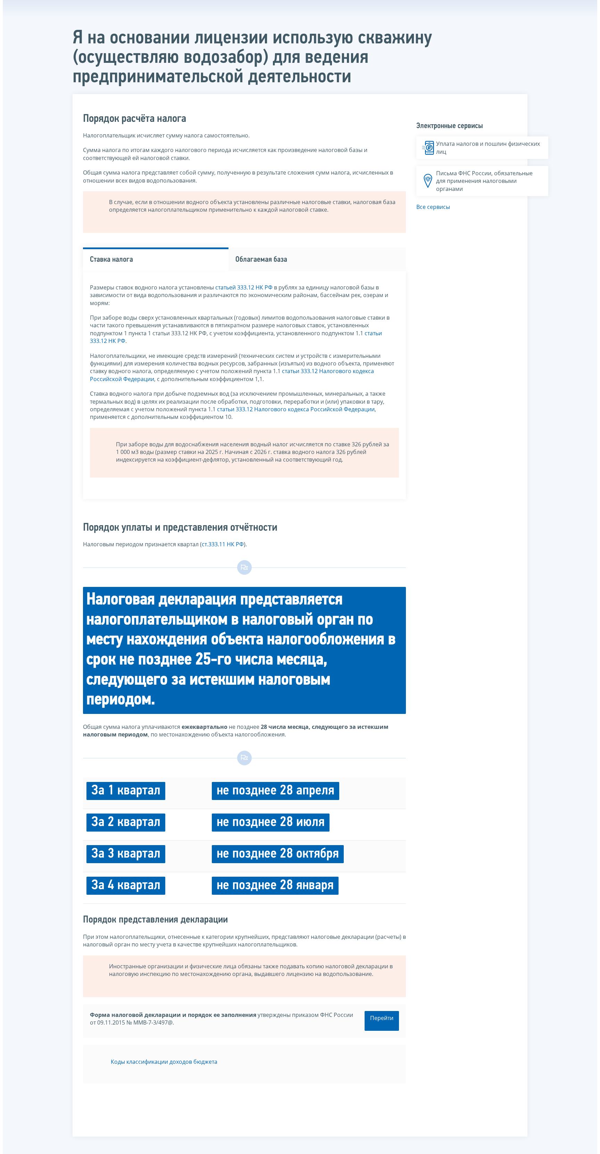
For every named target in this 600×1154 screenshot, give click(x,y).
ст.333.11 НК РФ (223, 544)
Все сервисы (433, 207)
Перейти (381, 1018)
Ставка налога (111, 260)
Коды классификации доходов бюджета (164, 1061)
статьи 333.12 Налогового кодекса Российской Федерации (296, 409)
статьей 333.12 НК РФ (244, 287)
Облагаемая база (261, 260)
